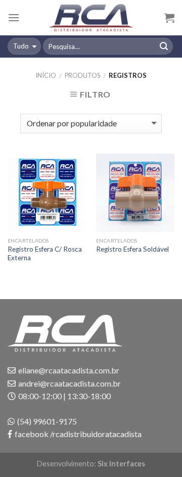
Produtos (82, 75)
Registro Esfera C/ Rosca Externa (45, 253)
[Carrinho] (169, 18)
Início (45, 75)
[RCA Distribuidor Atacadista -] (91, 17)
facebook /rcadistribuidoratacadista (78, 434)
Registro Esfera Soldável (132, 249)
